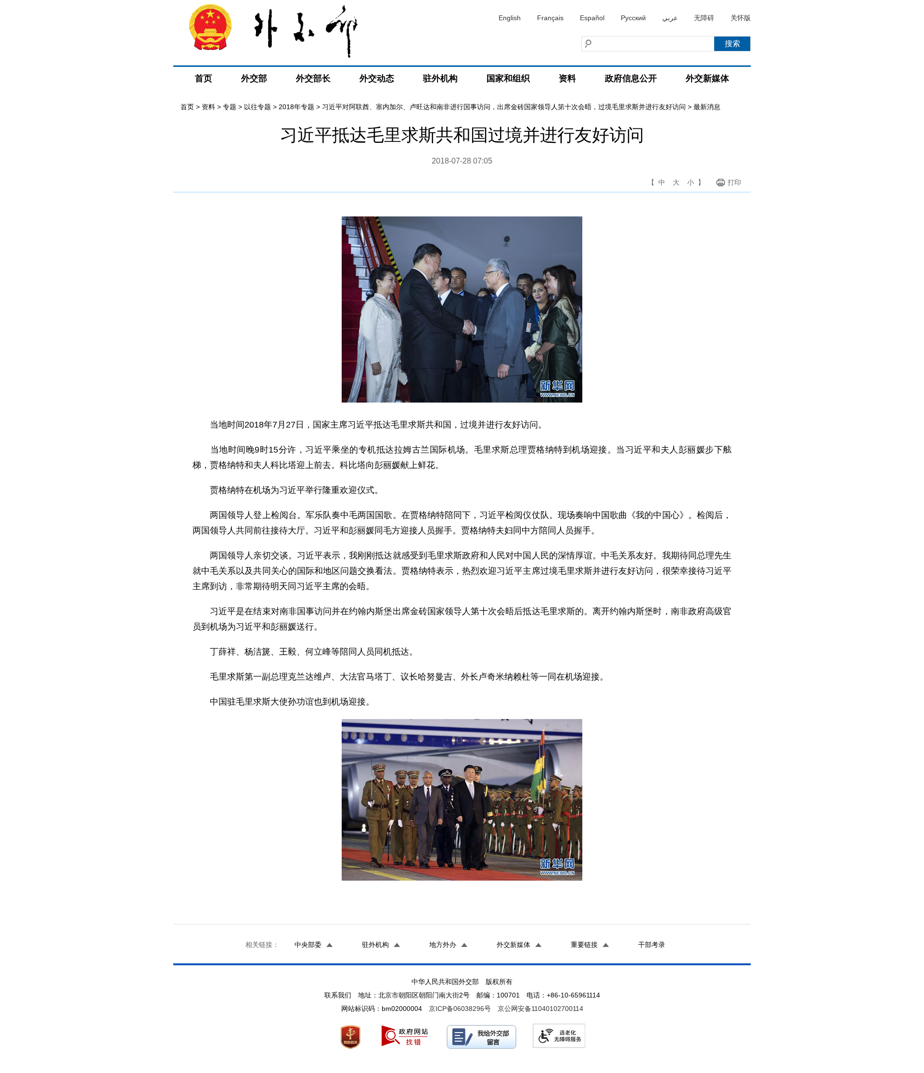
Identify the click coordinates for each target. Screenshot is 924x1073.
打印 (734, 182)
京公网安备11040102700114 (540, 1008)
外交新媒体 (707, 78)
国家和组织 (508, 78)
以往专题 (257, 107)
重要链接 (584, 944)
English (510, 18)
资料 (567, 78)
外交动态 (376, 78)
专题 (229, 107)
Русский (633, 18)
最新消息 (706, 107)
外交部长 (313, 78)
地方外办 (442, 944)
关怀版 (741, 18)
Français (550, 18)
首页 (203, 78)
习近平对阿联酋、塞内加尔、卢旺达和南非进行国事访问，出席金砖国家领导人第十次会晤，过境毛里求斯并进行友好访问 (504, 107)
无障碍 (704, 18)
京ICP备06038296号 (460, 1008)
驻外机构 (440, 78)
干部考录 (651, 944)
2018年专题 (296, 107)
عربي (670, 18)
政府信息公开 (631, 78)
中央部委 (308, 944)
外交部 (254, 78)
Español (592, 18)
